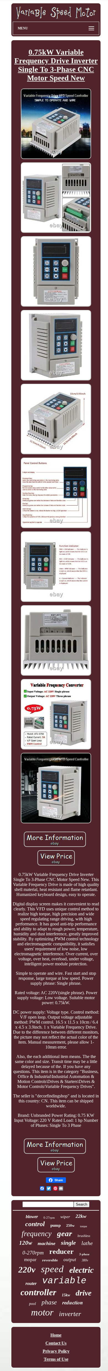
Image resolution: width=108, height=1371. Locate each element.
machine (46, 1243)
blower (32, 1216)
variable (64, 1281)
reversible (50, 1260)
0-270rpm (33, 1253)
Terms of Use (56, 1359)
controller (38, 1292)
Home (55, 1335)
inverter (70, 1313)
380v (85, 1260)
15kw (66, 1295)
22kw (81, 1216)
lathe (87, 1243)
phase (49, 1302)
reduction (72, 1302)
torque (83, 1226)
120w (25, 1242)
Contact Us (55, 1343)
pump (55, 1225)
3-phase (84, 1254)
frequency (37, 1233)
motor (42, 1312)
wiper (65, 1217)
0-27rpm (49, 1217)
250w (70, 1225)
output (69, 1259)
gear (64, 1233)
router (31, 1283)
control (35, 1224)
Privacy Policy (56, 1351)
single (68, 1242)
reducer (61, 1252)
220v (26, 1269)
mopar (30, 1259)
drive (83, 1293)
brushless (84, 1236)
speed (52, 1269)
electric (81, 1269)
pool (32, 1304)
